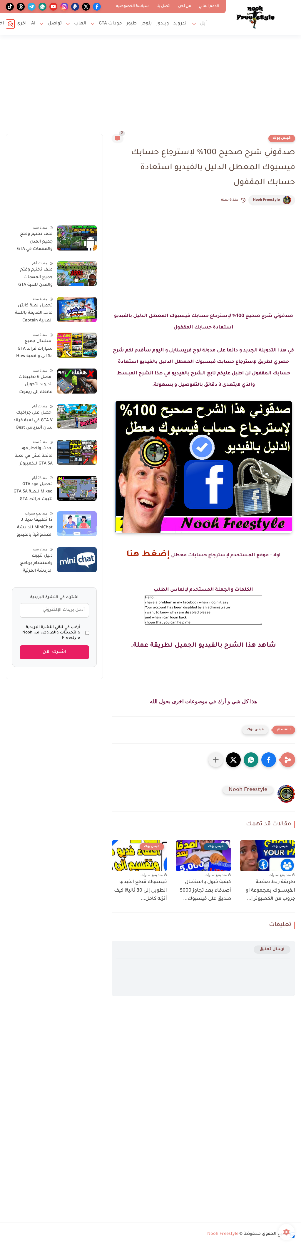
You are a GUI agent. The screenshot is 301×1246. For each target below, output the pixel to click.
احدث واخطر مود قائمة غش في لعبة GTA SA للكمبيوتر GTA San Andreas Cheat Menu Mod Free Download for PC (33, 457)
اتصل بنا (163, 6)
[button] (268, 759)
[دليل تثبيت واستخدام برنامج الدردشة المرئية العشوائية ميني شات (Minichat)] (77, 559)
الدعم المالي (209, 6)
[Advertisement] (150, 88)
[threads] (21, 7)
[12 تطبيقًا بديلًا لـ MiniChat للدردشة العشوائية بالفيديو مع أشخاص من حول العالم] (77, 523)
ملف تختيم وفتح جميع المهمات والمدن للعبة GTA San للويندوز (35, 278)
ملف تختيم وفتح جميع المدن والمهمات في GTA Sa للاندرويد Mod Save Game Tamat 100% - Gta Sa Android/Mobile (34, 243)
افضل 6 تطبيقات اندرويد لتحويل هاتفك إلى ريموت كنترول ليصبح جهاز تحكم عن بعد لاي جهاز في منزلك (34, 386)
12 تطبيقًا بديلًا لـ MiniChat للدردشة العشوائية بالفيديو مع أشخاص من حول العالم (32, 529)
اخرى (21, 23)
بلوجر (146, 23)
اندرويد (180, 23)
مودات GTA (110, 23)
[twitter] (86, 7)
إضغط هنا (148, 555)
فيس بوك (282, 138)
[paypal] (75, 7)
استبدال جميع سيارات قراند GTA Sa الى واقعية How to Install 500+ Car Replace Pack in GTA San (32, 350)
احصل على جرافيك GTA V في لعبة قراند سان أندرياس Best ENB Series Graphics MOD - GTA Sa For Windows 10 (33, 421)
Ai (33, 23)
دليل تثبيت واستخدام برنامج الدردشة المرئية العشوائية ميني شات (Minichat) (36, 564)
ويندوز (162, 23)
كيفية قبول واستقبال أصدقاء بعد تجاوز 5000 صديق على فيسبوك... (205, 891)
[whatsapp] (42, 7)
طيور (131, 23)
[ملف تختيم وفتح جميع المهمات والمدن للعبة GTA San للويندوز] (77, 273)
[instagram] (64, 7)
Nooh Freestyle (266, 200)
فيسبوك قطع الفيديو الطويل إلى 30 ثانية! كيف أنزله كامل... (140, 891)
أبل (203, 23)
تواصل (55, 23)
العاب (80, 23)
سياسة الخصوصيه (132, 6)
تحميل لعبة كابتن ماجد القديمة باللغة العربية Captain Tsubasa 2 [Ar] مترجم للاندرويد (34, 314)
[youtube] (53, 7)
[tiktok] (10, 7)
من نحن (184, 6)
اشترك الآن (54, 652)
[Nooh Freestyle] (255, 17)
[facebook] (97, 7)
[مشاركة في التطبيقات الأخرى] (215, 759)
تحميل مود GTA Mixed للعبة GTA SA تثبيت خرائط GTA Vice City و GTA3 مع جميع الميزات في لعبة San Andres (33, 493)
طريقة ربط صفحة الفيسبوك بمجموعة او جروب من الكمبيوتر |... (270, 891)
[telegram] (32, 7)
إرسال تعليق (272, 949)
